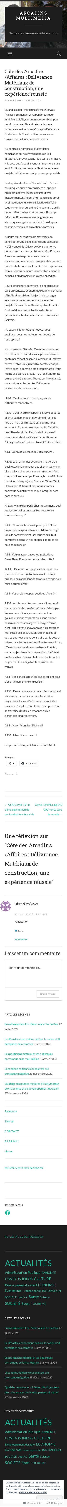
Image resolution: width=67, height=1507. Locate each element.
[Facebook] (7, 1213)
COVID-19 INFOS (19, 1279)
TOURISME (38, 1303)
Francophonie (32, 1290)
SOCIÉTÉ (12, 1303)
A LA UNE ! (12, 1141)
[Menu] (10, 54)
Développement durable (20, 1285)
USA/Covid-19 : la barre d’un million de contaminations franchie (19, 809)
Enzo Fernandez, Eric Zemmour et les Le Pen (31, 1024)
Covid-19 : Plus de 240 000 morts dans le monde (48, 809)
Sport (26, 1303)
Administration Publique (22, 1273)
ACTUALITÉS (28, 1263)
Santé (34, 1296)
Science (44, 1297)
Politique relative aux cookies (33, 1492)
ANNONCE (49, 1272)
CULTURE (42, 1278)
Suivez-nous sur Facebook (24, 1168)
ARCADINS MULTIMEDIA (33, 15)
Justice (22, 1297)
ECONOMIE (46, 1285)
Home (8, 1151)
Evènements (13, 1291)
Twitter (9, 1121)
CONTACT (12, 1131)
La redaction (32, 100)
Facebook (11, 1111)
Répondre (21, 939)
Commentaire (48, 993)
